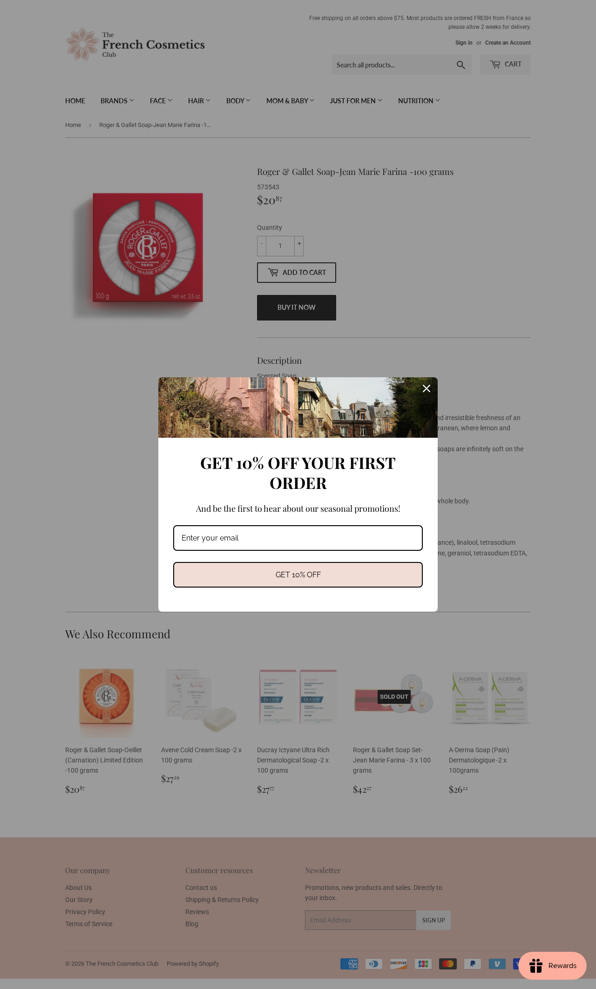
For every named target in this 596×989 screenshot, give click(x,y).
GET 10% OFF (298, 574)
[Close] (426, 388)
